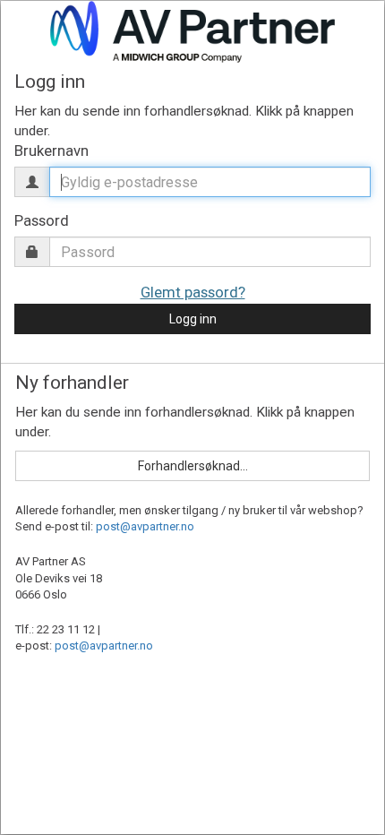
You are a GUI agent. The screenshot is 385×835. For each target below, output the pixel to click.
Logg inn (193, 319)
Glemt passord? (193, 292)
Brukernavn (51, 150)
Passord (41, 220)
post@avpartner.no (145, 526)
